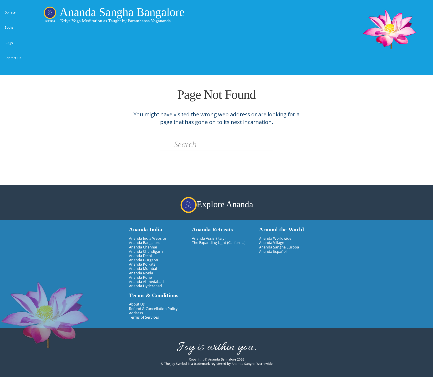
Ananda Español (273, 251)
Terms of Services (144, 317)
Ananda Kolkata (142, 264)
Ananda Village (271, 242)
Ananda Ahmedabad (146, 281)
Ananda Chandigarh (146, 251)
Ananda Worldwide (275, 238)
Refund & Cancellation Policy (153, 308)
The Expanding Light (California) (219, 242)
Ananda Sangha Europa (279, 247)
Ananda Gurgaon (143, 260)
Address (136, 313)
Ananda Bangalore (144, 242)
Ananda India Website (147, 238)
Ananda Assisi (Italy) (209, 238)
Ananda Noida (141, 273)
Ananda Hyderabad (145, 286)
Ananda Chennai (143, 247)
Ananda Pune (140, 277)
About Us (137, 304)
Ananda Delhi (140, 255)
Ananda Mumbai (143, 268)
